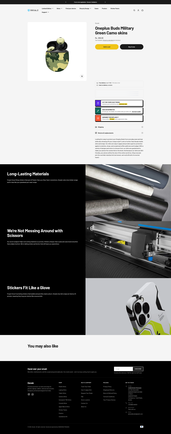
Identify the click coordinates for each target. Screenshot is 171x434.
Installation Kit (63, 416)
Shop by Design (84, 8)
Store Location (85, 400)
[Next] (105, 2)
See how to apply (136, 111)
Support (44, 12)
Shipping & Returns (108, 390)
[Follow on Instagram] (29, 394)
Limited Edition (46, 8)
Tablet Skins (62, 393)
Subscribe (138, 369)
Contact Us (84, 403)
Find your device (71, 8)
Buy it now (131, 47)
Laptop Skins (62, 390)
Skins (58, 8)
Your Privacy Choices (109, 400)
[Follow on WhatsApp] (32, 394)
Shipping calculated (108, 40)
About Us (83, 406)
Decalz (97, 23)
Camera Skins (63, 396)
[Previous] (65, 2)
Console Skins (63, 403)
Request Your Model (87, 393)
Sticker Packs (115, 8)
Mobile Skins (62, 386)
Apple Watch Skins (64, 406)
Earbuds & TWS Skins (65, 400)
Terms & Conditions (109, 396)
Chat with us (131, 409)
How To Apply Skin (86, 390)
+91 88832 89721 (132, 404)
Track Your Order (86, 386)
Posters (104, 8)
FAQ (82, 396)
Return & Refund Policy (110, 393)
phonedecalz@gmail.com (135, 414)
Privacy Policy (107, 386)
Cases (96, 8)
